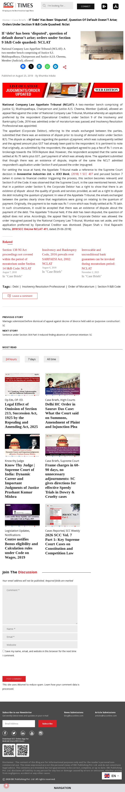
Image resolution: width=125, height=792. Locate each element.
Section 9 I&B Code (109, 286)
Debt (16, 286)
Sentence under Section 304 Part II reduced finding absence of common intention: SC (47, 332)
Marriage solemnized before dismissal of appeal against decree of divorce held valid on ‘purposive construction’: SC (61, 321)
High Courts (67, 400)
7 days (32, 359)
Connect (85, 6)
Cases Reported (54, 531)
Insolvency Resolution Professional (43, 286)
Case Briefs (52, 400)
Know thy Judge (14, 461)
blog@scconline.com (73, 715)
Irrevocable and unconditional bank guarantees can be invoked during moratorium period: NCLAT (98, 259)
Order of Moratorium (81, 286)
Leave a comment (22, 295)
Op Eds (9, 400)
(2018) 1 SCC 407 (82, 174)
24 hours (11, 359)
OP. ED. (19, 400)
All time (51, 359)
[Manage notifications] (6, 785)
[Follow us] (4, 733)
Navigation (62, 788)
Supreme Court (69, 461)
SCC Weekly (73, 531)
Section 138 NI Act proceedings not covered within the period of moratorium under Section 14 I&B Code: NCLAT (18, 259)
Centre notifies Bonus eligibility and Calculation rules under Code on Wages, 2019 (21, 548)
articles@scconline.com (106, 715)
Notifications (13, 535)
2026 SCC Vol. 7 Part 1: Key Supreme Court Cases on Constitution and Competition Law (62, 544)
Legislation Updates (17, 531)
